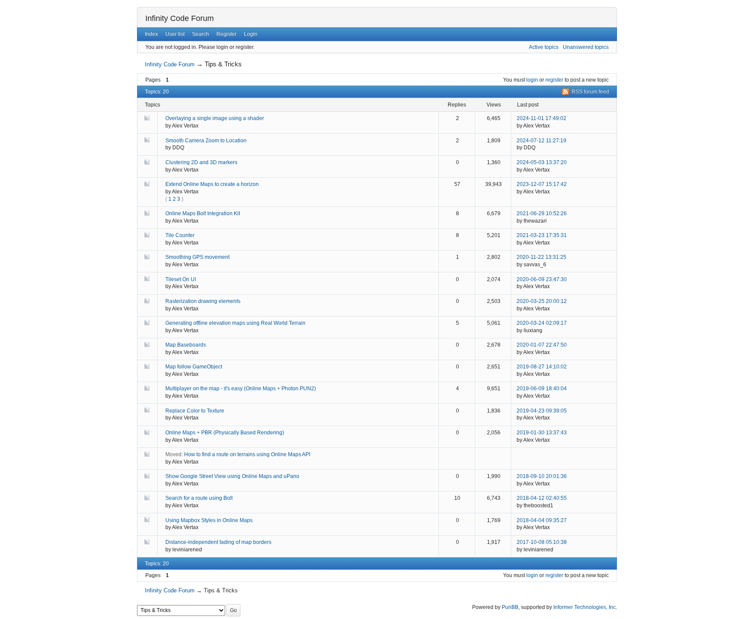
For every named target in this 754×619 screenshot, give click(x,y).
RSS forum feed (590, 92)
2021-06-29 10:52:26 (542, 213)
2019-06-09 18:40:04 (542, 388)
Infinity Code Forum (179, 18)
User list (175, 34)
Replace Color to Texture (194, 411)
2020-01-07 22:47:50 (542, 345)
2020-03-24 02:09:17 (542, 323)
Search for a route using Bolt (199, 498)
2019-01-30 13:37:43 (542, 433)
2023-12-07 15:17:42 (542, 184)
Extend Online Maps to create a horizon (212, 184)
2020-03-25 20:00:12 (542, 301)
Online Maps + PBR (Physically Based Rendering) (224, 433)
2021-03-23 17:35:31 (542, 235)
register (554, 80)
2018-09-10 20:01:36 (542, 476)
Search (200, 34)
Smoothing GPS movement (197, 257)
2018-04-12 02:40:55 (542, 498)
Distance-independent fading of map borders (218, 542)
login (532, 80)
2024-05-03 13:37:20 (542, 162)
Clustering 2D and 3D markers (201, 162)
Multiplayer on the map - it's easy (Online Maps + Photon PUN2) (240, 388)
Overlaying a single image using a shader (214, 118)
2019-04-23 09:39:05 (542, 411)
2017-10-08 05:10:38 (542, 542)
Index (151, 34)
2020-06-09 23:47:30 (542, 279)
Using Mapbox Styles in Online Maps (209, 520)
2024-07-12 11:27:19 (541, 141)
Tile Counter (180, 235)
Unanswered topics (586, 47)
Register (226, 34)
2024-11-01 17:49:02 (541, 118)
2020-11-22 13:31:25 (541, 257)
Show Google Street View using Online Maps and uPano (232, 476)
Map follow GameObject (193, 367)
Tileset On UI (180, 279)
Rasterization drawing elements (202, 301)
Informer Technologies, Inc (584, 607)
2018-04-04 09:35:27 (542, 520)
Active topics (544, 47)
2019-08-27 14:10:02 (542, 367)
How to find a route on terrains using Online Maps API (247, 454)
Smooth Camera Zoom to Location (206, 141)
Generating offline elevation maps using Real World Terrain (235, 323)
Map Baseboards (185, 345)
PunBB (510, 607)
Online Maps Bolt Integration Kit (202, 213)
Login (250, 34)
